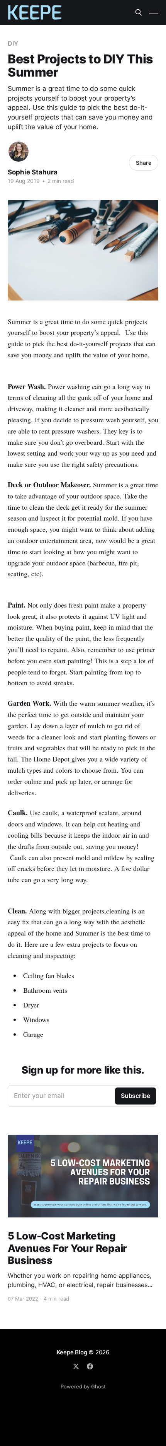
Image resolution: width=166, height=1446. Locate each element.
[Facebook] (90, 1366)
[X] (76, 1366)
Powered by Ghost (83, 1386)
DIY (13, 43)
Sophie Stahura (33, 172)
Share (143, 162)
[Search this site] (138, 12)
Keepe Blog (72, 1352)
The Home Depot (45, 758)
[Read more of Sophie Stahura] (18, 151)
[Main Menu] (153, 12)
